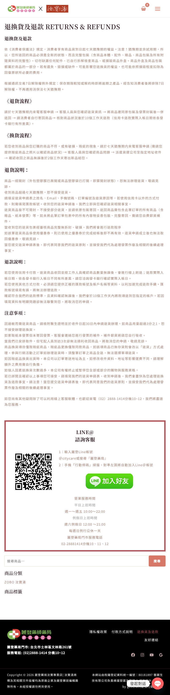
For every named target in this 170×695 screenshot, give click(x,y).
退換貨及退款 (147, 631)
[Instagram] (142, 655)
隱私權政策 (98, 631)
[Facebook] (133, 655)
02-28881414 (72, 543)
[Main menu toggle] (157, 8)
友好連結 (151, 639)
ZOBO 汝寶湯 (15, 582)
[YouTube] (152, 655)
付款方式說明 (122, 631)
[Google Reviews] (161, 655)
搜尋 (157, 561)
